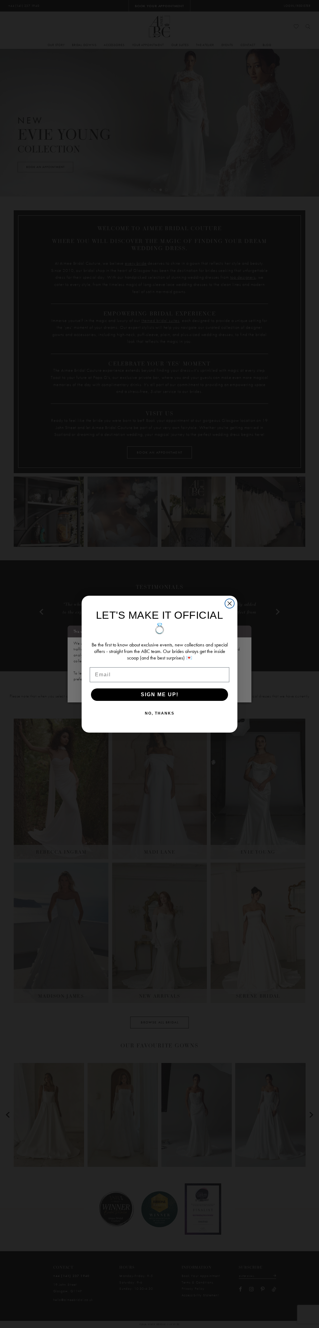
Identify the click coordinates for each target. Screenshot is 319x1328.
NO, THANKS (159, 713)
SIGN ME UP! (160, 694)
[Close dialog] (229, 603)
